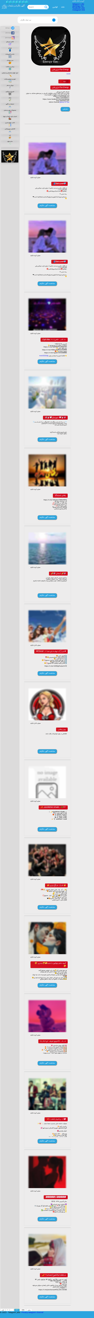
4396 (23, 1310)
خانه (63, 7)
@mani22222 (43, 356)
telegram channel (35, 1312)
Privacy (25, 1312)
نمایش (65, 109)
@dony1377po (64, 102)
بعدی (29, 1310)
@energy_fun (8, 28)
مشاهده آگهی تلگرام (47, 205)
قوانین (55, 7)
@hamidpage (8, 33)
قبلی (3, 1310)
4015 (16, 1310)
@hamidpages (8, 37)
